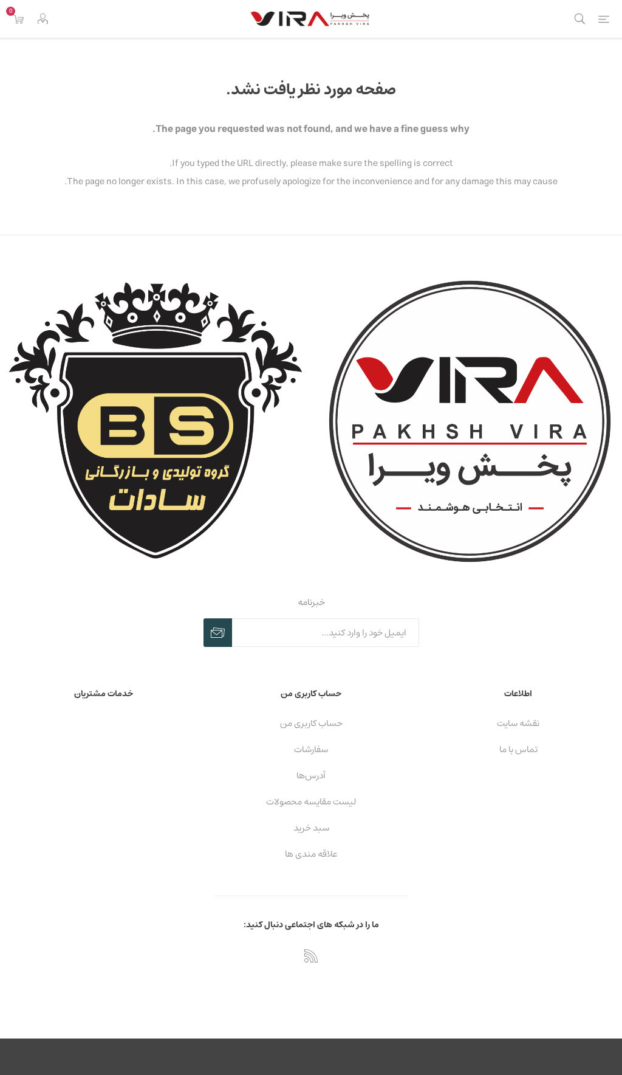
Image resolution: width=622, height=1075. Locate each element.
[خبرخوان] (311, 956)
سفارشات (311, 749)
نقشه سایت (518, 723)
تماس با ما (518, 749)
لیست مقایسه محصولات (311, 801)
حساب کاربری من (311, 723)
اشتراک (217, 632)
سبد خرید (311, 828)
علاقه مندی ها (311, 854)
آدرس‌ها (311, 775)
